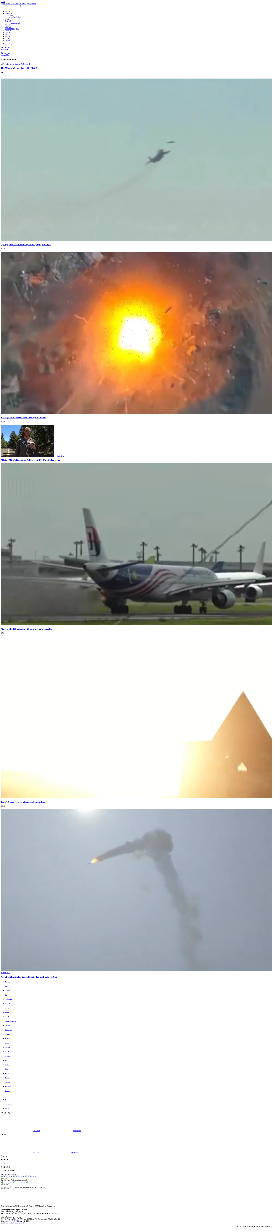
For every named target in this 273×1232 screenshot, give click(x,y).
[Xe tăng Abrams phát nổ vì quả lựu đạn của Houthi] (136, 413)
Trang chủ (7, 981)
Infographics (8, 999)
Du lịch (7, 36)
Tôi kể (11, 15)
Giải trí (7, 25)
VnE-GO (7, 1003)
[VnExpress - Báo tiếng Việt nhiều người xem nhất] (18, 4)
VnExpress (36, 1131)
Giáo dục (8, 32)
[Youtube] (136, 1206)
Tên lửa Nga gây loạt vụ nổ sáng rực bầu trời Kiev (23, 802)
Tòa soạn (36, 1152)
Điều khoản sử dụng (8, 1206)
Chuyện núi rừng (15, 17)
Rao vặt (7, 1108)
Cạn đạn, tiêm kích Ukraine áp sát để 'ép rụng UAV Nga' (26, 245)
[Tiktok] (169, 1206)
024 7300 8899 (14, 1221)
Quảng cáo (75, 1152)
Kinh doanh (8, 1016)
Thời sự (7, 11)
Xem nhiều (8, 1086)
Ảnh (6, 995)
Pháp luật (8, 21)
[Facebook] (72, 1206)
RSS (36, 1206)
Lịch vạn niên (8, 1104)
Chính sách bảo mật (21, 1206)
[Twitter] (104, 1206)
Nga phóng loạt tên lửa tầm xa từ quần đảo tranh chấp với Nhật (29, 977)
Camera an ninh (14, 23)
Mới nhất (7, 1082)
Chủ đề (7, 40)
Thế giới (8, 27)
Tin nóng (7, 1091)
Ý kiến (6, 1069)
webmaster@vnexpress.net (15, 1223)
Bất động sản (8, 1030)
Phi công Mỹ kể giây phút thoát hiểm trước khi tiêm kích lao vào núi (31, 460)
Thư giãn (7, 1077)
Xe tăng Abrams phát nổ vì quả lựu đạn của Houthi (23, 418)
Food (7, 19)
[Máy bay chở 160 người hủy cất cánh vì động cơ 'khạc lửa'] (136, 625)
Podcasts (7, 990)
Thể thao (8, 31)
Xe (6, 34)
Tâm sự (7, 1073)
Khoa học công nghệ (12, 29)
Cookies (31, 1206)
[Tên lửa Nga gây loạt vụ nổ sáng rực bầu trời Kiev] (136, 798)
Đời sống (7, 1056)
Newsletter (8, 1099)
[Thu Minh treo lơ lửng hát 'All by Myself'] (15, 64)
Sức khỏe (8, 38)
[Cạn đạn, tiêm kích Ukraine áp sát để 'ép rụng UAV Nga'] (136, 241)
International (77, 1131)
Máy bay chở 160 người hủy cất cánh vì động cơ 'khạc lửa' (27, 629)
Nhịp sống (8, 13)
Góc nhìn (7, 1025)
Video (3, 2)
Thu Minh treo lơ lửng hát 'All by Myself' (19, 68)
